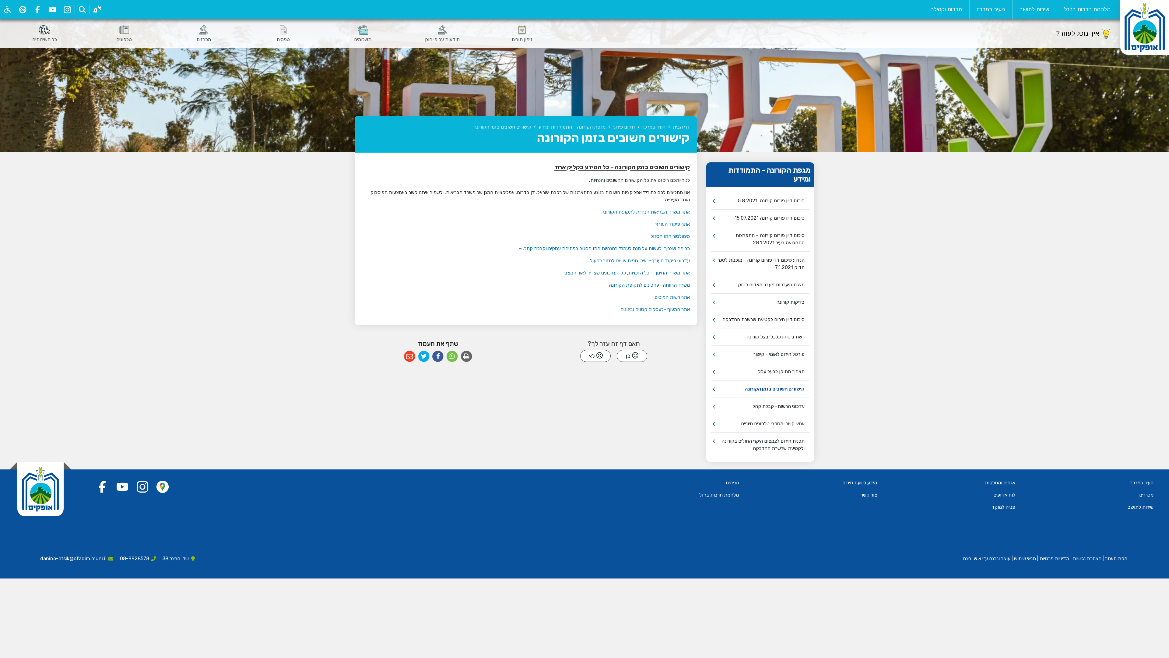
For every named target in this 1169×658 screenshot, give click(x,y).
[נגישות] (7, 9)
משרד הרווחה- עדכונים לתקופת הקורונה (649, 285)
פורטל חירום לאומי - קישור (779, 354)
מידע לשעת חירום (859, 483)
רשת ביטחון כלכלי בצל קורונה (775, 337)
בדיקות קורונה (790, 302)
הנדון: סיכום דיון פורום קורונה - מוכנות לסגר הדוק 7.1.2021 (761, 263)
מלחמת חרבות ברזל (1087, 9)
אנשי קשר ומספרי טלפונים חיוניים (773, 423)
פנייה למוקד (1003, 507)
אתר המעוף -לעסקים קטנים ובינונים (655, 309)
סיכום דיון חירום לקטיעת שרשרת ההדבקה (763, 319)
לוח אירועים (1004, 495)
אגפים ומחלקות (1000, 483)
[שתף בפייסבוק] (437, 356)
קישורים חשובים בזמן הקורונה (775, 389)
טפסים (732, 483)
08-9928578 (134, 558)
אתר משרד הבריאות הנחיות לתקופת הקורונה (645, 212)
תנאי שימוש (1024, 558)
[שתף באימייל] (409, 356)
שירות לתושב (1034, 9)
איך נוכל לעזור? (1077, 33)
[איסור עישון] (22, 9)
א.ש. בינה (971, 558)
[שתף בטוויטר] (423, 356)
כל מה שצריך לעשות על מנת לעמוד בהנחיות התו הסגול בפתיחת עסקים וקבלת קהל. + (604, 248)
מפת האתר (1116, 558)
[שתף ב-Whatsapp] (452, 356)
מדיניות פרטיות (1053, 558)
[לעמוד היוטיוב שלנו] (52, 9)
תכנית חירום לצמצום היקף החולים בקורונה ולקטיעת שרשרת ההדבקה (763, 444)
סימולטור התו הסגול (670, 236)
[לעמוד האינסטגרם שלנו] (67, 9)
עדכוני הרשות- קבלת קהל (779, 406)
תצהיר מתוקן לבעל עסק (781, 371)
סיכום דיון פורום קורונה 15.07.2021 (770, 218)
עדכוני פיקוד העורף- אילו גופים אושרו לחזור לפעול (640, 261)
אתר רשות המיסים (672, 297)
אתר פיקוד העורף (672, 224)
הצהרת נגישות (1087, 558)
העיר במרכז (991, 9)
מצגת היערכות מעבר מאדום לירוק (771, 285)
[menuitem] (1087, 9)
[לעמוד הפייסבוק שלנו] (37, 9)
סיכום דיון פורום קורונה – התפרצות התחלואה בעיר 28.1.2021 (770, 239)
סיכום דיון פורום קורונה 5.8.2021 (771, 200)
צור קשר (869, 495)
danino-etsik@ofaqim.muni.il (73, 558)
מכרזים (1146, 495)
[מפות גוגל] (162, 486)
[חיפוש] (82, 9)
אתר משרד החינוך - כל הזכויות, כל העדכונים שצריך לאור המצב (627, 273)
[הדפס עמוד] (466, 356)
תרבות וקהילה (946, 9)
